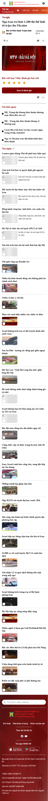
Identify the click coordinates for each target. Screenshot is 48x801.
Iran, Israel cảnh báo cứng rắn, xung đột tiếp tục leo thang (23, 465)
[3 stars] (14, 83)
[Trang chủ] (18, 10)
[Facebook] (22, 736)
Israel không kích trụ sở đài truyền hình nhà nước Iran (23, 332)
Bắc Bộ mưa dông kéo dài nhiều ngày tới (21, 428)
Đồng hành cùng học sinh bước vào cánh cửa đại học (23, 210)
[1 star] (4, 83)
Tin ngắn (6, 17)
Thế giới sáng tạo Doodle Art (15, 261)
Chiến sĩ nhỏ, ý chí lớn (12, 297)
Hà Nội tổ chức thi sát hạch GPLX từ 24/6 (22, 228)
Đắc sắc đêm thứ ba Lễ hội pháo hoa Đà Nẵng (24, 647)
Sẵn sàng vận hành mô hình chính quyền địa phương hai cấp (23, 518)
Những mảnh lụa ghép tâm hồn (17, 484)
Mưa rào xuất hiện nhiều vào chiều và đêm (22, 314)
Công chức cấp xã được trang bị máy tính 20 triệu (23, 446)
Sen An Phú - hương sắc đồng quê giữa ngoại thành (23, 352)
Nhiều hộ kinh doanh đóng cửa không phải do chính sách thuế (24, 279)
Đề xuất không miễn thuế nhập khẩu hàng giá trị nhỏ (24, 390)
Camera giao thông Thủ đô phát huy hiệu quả (24, 153)
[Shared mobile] (38, 97)
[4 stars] (19, 83)
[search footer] (4, 702)
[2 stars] (9, 83)
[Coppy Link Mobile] (43, 41)
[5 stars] (24, 83)
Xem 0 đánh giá (24, 90)
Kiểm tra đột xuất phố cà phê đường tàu (21, 680)
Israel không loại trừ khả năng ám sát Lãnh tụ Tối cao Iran (23, 410)
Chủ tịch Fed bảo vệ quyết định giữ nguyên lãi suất (22, 171)
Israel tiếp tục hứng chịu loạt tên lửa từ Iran (23, 536)
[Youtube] (26, 736)
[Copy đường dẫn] (43, 41)
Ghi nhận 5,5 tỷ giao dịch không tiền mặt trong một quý (21, 574)
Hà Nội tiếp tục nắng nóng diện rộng (19, 611)
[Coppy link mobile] (43, 97)
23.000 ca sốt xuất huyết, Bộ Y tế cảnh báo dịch (22, 554)
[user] (43, 3)
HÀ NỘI (35, 10)
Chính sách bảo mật (37, 724)
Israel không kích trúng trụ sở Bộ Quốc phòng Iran (21, 593)
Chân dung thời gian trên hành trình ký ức (22, 664)
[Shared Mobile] (38, 41)
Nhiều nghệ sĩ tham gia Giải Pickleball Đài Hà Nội (24, 629)
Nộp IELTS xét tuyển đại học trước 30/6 (21, 500)
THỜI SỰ (26, 10)
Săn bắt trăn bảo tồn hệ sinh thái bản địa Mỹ (23, 245)
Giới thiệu (7, 724)
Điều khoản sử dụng (20, 724)
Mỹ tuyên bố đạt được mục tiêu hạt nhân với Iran (23, 191)
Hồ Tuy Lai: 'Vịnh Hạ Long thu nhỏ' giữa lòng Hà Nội (22, 371)
